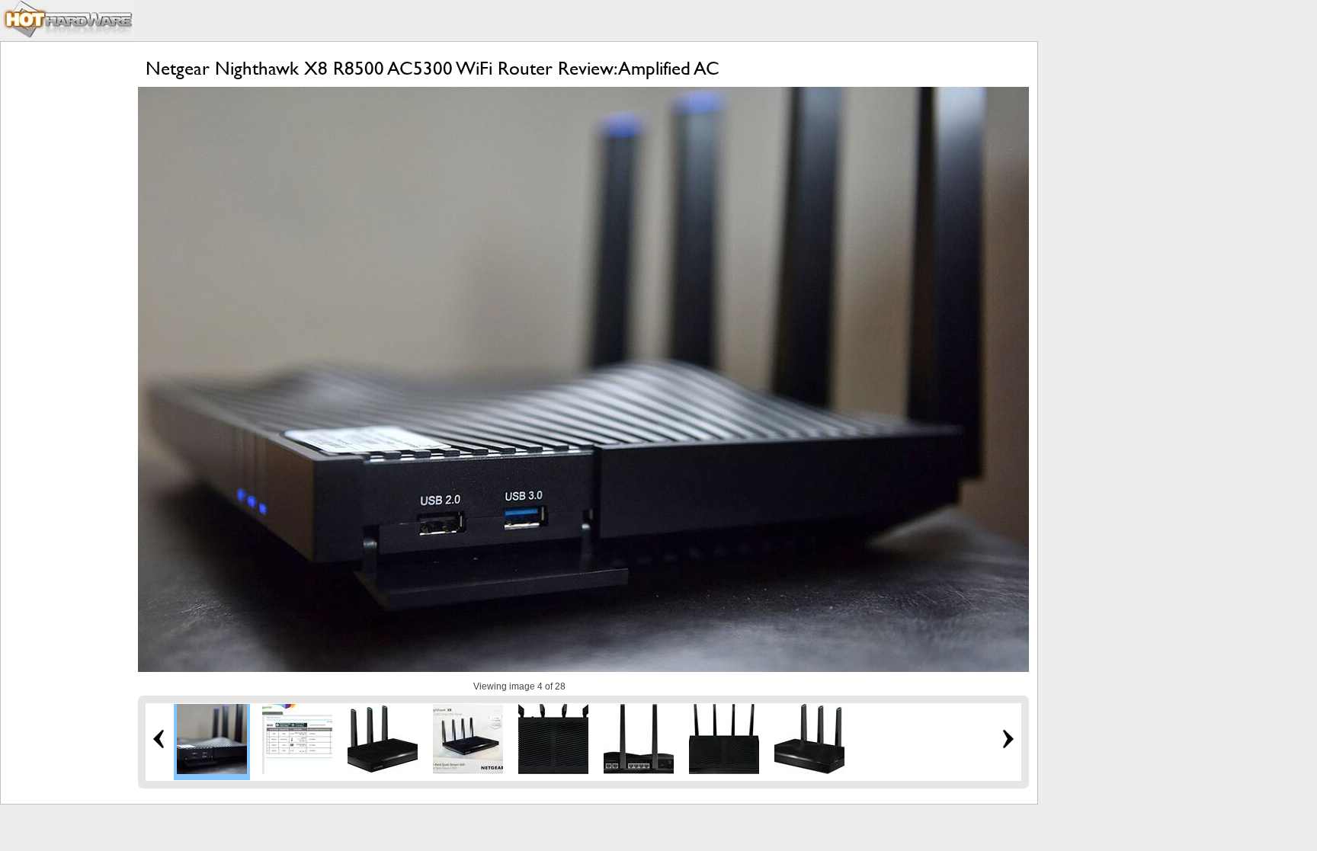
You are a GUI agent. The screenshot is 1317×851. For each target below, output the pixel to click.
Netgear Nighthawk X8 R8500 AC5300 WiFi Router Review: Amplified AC (432, 68)
